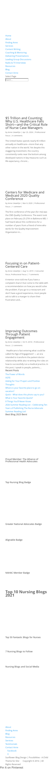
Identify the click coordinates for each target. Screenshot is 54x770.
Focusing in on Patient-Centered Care (22, 265)
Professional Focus (19, 274)
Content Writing (12, 49)
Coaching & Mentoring (16, 52)
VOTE (7, 377)
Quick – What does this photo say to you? (24, 394)
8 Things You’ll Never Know (18, 401)
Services (9, 46)
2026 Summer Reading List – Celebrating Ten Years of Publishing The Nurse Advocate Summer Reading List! (26, 408)
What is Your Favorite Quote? (19, 398)
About (8, 39)
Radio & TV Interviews (15, 62)
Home (8, 35)
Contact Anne (11, 72)
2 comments (17, 345)
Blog (7, 69)
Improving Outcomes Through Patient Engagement (21, 334)
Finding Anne (11, 42)
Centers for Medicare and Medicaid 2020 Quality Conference (24, 195)
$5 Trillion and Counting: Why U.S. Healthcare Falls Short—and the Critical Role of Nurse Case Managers (26, 123)
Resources (10, 66)
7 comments (34, 274)
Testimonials (11, 744)
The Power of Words (15, 374)
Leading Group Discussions (18, 59)
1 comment (17, 206)
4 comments (17, 135)
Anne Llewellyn (14, 132)
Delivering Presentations (17, 56)
